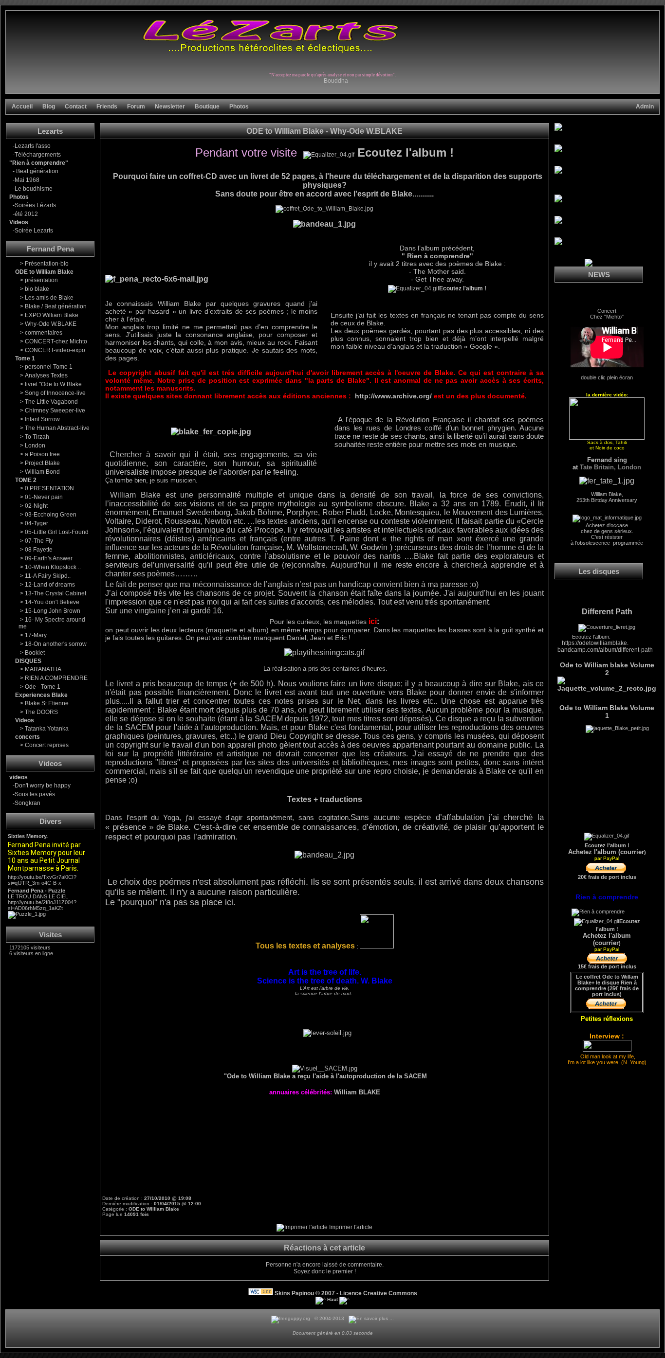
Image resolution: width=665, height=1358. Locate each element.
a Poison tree (42, 454)
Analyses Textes (46, 375)
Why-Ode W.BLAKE (50, 324)
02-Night (36, 505)
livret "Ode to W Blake (53, 384)
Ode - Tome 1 (42, 686)
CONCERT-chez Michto (56, 341)
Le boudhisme (34, 188)
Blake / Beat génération (56, 306)
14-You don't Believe (52, 602)
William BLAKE (357, 1092)
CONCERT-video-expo (55, 350)
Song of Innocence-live (55, 393)
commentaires (43, 332)
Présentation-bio (47, 263)
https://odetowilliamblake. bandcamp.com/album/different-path (605, 646)
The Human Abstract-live (57, 428)
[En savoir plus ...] (372, 1318)
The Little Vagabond (51, 401)
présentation (41, 280)
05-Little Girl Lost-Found (57, 532)
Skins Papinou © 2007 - (306, 1293)
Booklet (35, 652)
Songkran (27, 803)
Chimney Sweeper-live (55, 410)
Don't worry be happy (43, 785)
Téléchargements (38, 154)
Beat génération (36, 171)
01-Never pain (44, 497)
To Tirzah (37, 436)
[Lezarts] (269, 52)
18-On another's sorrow (56, 644)
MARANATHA (43, 669)
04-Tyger (36, 523)
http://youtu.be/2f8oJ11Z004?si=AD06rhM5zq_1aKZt (42, 905)
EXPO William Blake (51, 315)
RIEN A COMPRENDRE (56, 678)
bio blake (37, 289)
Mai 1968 (27, 180)
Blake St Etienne (47, 703)
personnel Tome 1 (49, 366)
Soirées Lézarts (35, 205)
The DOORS (41, 712)
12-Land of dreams (50, 584)
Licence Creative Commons (378, 1293)
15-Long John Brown (52, 611)
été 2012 (26, 214)
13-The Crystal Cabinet (55, 593)
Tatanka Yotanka (47, 728)
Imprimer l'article (350, 1227)
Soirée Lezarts (34, 230)
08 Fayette (39, 549)
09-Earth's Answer (49, 558)
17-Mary (36, 635)
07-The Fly (39, 540)
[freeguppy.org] (291, 1318)
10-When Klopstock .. (53, 567)
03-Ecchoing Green (50, 514)
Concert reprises (47, 745)
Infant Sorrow (42, 419)
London (35, 445)
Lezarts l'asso (33, 146)
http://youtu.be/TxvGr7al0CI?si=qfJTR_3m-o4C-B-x (42, 880)
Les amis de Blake (49, 297)
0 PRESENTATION (49, 488)
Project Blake (42, 463)
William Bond (42, 471)
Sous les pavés (35, 794)
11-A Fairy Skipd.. (48, 575)
